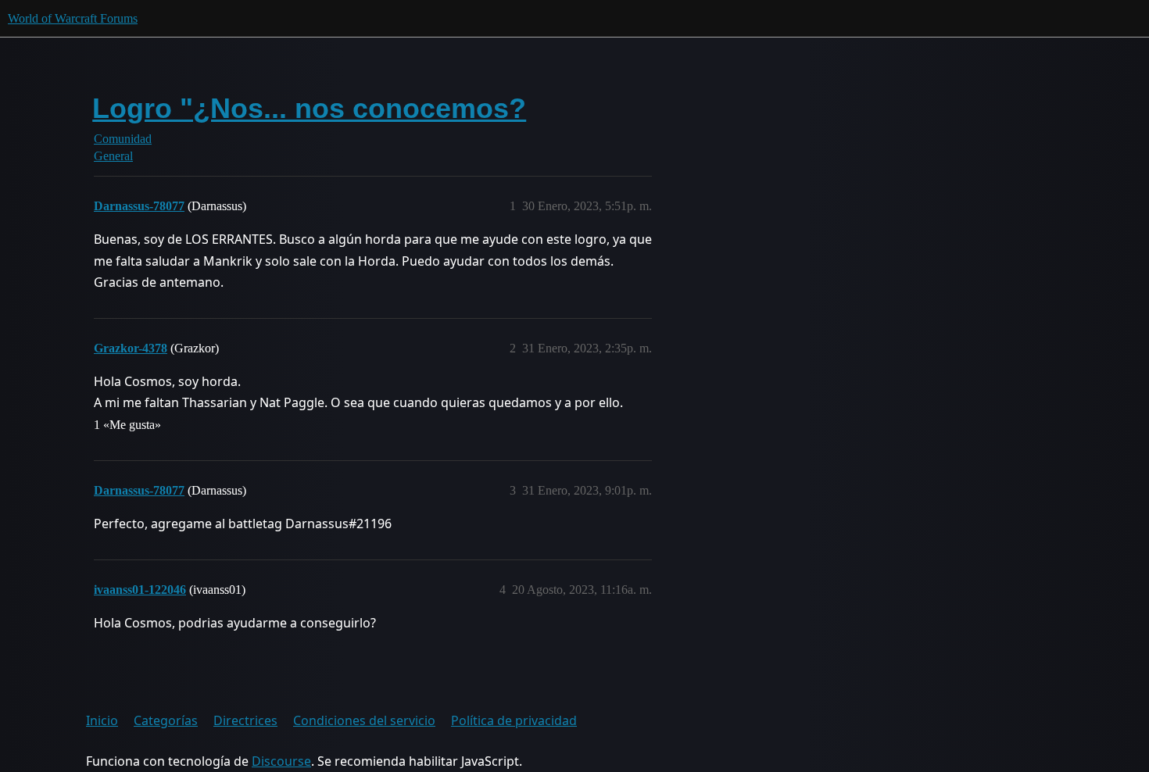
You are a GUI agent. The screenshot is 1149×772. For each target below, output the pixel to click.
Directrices (245, 720)
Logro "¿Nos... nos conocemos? (309, 108)
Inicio (102, 720)
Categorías (166, 720)
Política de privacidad (514, 720)
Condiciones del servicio (364, 720)
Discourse (281, 761)
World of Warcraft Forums (73, 18)
